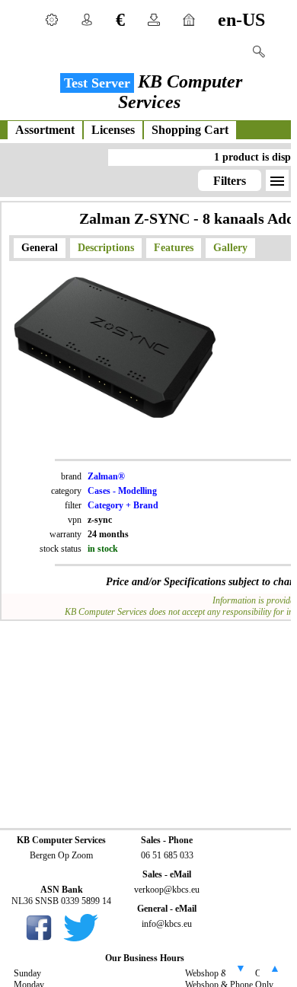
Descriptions (106, 247)
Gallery (230, 247)
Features (173, 247)
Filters (229, 180)
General (39, 247)
